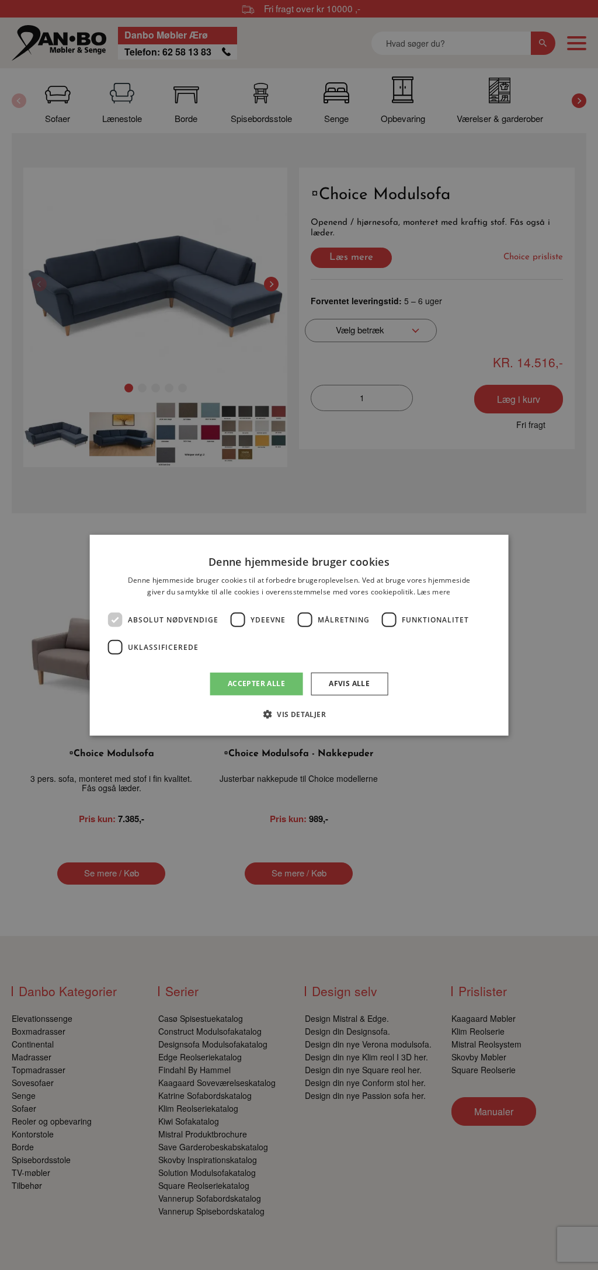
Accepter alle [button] (256, 683)
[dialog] (299, 634)
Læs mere (433, 592)
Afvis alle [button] (349, 683)
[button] (299, 714)
